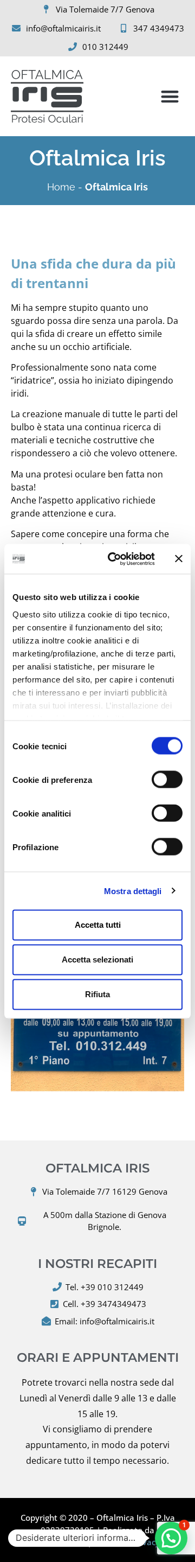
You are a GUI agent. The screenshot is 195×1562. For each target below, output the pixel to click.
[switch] (167, 779)
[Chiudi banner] (179, 559)
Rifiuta (97, 994)
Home (61, 187)
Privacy (146, 1542)
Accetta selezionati (97, 959)
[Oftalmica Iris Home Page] (47, 96)
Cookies (108, 1542)
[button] (170, 96)
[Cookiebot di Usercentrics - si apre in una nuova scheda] (114, 559)
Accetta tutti (98, 924)
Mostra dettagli (133, 890)
